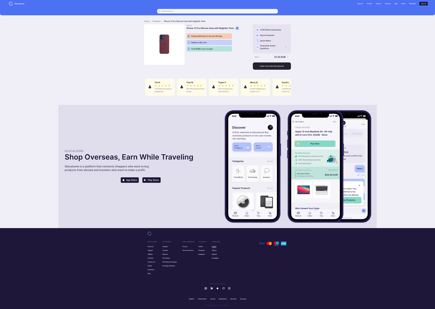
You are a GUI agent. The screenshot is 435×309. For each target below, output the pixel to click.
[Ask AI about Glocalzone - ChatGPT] (205, 288)
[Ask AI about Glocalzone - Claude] (211, 288)
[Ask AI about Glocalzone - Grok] (223, 288)
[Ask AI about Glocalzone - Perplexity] (229, 288)
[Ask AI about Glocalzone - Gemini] (217, 288)
